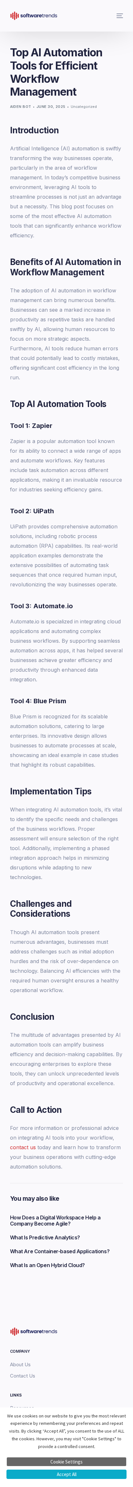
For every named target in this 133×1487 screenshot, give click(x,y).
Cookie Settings (66, 1462)
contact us (23, 1147)
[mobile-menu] (118, 16)
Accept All (67, 1474)
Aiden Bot (20, 106)
